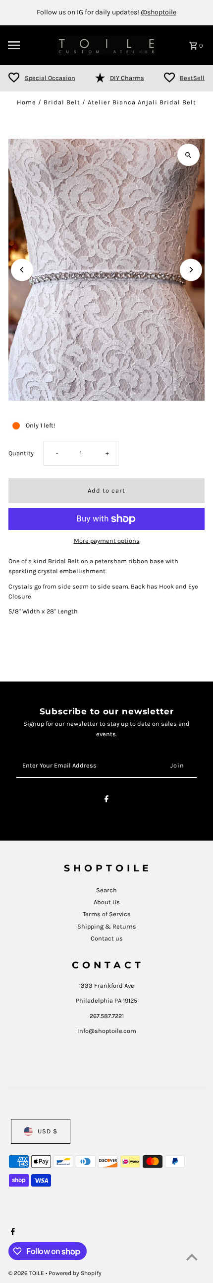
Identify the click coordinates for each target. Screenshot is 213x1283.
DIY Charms (127, 78)
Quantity (21, 453)
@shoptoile (158, 12)
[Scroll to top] (192, 1257)
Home (26, 102)
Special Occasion (50, 78)
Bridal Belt (62, 102)
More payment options (107, 540)
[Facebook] (106, 800)
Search (106, 890)
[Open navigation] (29, 45)
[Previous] (22, 269)
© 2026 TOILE (27, 1273)
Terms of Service (107, 914)
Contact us (107, 938)
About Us (107, 902)
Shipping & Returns (106, 926)
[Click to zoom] (188, 155)
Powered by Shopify (75, 1273)
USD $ (47, 1131)
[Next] (191, 269)
